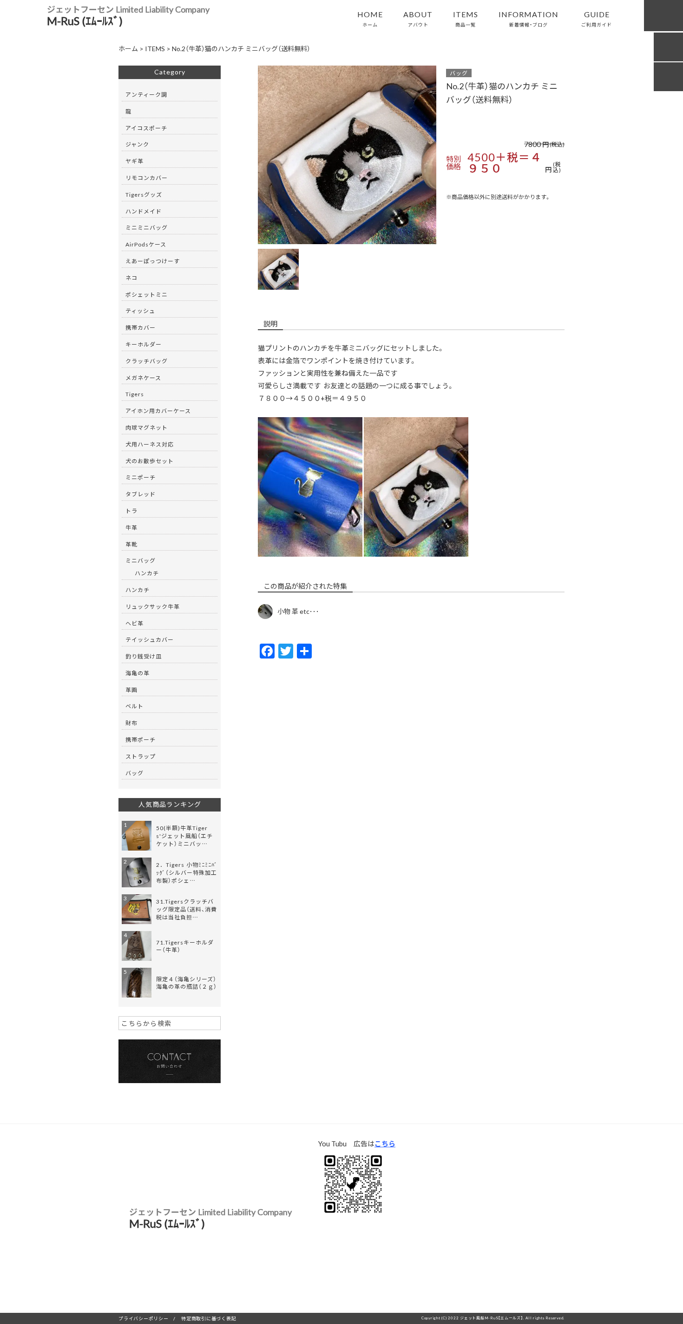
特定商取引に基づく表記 (208, 1318)
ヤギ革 (134, 161)
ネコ (131, 277)
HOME (370, 18)
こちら (384, 1143)
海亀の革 (137, 673)
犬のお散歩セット (149, 461)
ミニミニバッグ (146, 227)
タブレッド (140, 494)
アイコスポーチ (146, 128)
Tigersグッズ (143, 194)
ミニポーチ (140, 477)
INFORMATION (528, 18)
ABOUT (418, 18)
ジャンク (137, 144)
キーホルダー (143, 344)
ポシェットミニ (146, 294)
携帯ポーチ (140, 739)
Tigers (134, 394)
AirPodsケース (145, 244)
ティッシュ (140, 310)
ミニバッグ (140, 560)
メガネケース (143, 377)
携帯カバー (140, 327)
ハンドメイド (143, 211)
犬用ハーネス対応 (149, 444)
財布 (131, 723)
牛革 (131, 527)
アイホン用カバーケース (158, 410)
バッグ (459, 73)
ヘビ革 (134, 623)
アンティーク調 (146, 94)
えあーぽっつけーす (152, 261)
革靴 (131, 544)
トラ (131, 510)
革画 (131, 689)
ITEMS (465, 18)
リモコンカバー (146, 177)
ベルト (134, 706)
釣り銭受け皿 (143, 656)
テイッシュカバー (149, 639)
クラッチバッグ (146, 361)
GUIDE (596, 18)
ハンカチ (147, 573)
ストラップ (140, 756)
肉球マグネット (146, 427)
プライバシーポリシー (143, 1318)
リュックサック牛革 (152, 606)
